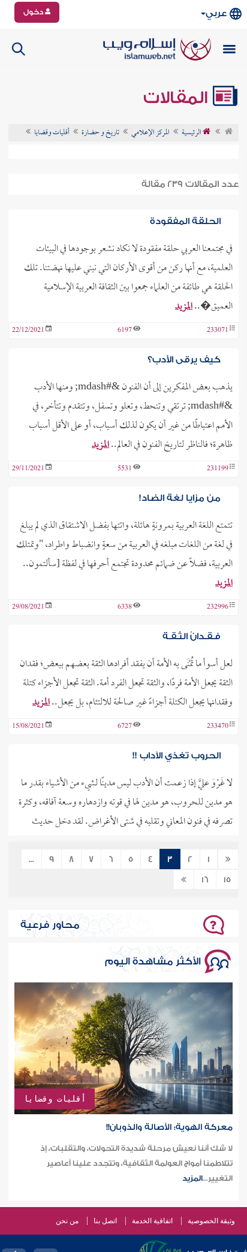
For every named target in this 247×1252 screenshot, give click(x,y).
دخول (34, 12)
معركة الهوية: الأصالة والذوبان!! (169, 1127)
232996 (217, 607)
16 (205, 880)
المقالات (177, 97)
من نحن (67, 1221)
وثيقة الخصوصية (211, 1221)
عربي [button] (216, 13)
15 (227, 880)
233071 (217, 330)
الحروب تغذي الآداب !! (176, 756)
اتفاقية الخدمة (152, 1221)
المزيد (183, 307)
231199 (217, 469)
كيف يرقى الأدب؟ (184, 360)
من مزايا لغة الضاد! (180, 498)
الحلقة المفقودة (185, 221)
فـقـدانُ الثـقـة (191, 636)
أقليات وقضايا (54, 1098)
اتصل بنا (105, 1221)
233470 (217, 726)
